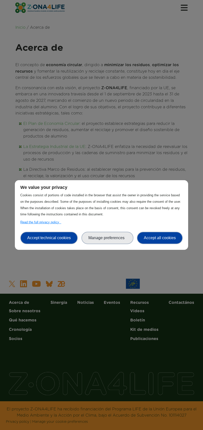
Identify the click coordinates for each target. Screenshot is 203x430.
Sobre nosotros (101, 33)
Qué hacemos (101, 43)
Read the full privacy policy (40, 222)
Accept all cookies (160, 238)
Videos (101, 117)
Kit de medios (101, 136)
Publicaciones (101, 146)
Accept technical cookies (49, 238)
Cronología (102, 53)
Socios (101, 62)
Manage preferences (107, 238)
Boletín (101, 127)
